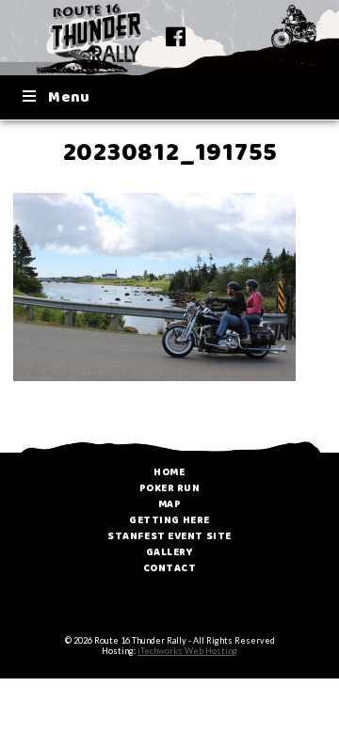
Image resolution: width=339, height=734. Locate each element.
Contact (170, 568)
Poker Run (170, 488)
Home (169, 472)
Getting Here (169, 520)
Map (170, 504)
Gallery (170, 552)
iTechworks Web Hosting (187, 651)
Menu (69, 97)
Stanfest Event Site (169, 536)
